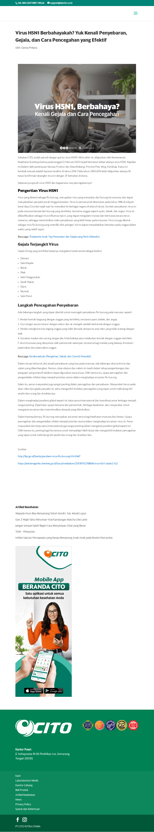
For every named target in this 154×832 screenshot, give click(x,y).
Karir (18, 776)
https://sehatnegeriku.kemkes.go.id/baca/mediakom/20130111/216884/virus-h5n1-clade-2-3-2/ (68, 463)
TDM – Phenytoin (25, 532)
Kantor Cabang (23, 785)
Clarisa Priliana (29, 48)
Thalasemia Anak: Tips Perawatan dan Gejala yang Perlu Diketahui (64, 236)
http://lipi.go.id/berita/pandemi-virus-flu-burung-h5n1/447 (49, 456)
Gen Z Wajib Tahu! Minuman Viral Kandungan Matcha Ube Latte (51, 519)
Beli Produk (21, 790)
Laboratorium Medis (26, 780)
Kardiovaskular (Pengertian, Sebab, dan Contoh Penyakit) (60, 356)
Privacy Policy (23, 804)
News (18, 799)
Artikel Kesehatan (25, 795)
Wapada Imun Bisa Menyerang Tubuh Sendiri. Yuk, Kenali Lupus (50, 513)
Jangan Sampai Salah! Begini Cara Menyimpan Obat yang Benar (50, 526)
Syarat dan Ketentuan (27, 809)
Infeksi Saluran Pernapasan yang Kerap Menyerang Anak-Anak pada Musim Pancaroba (63, 538)
